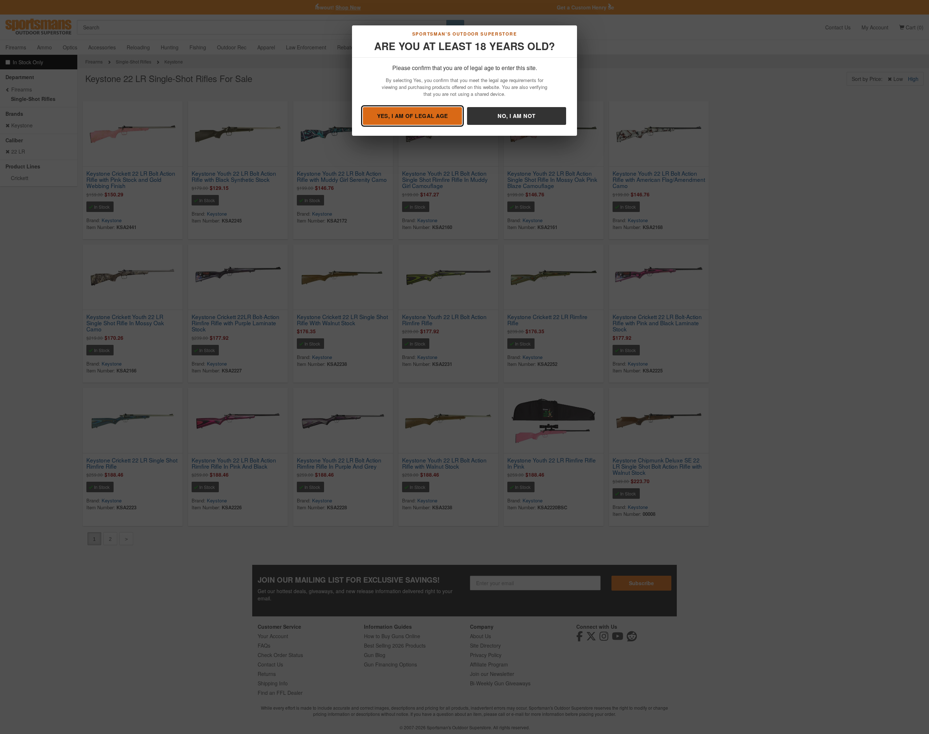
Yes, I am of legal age (412, 116)
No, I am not (516, 116)
